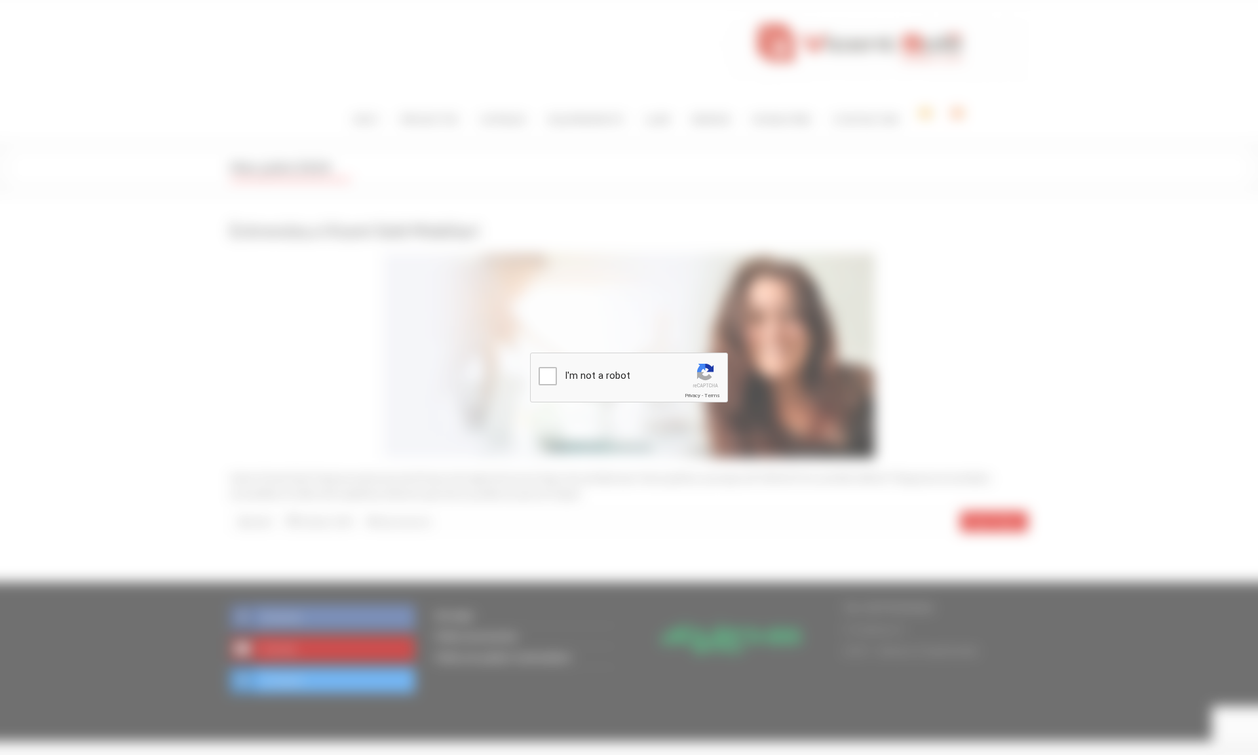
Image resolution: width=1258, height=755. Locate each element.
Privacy (692, 395)
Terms (712, 395)
